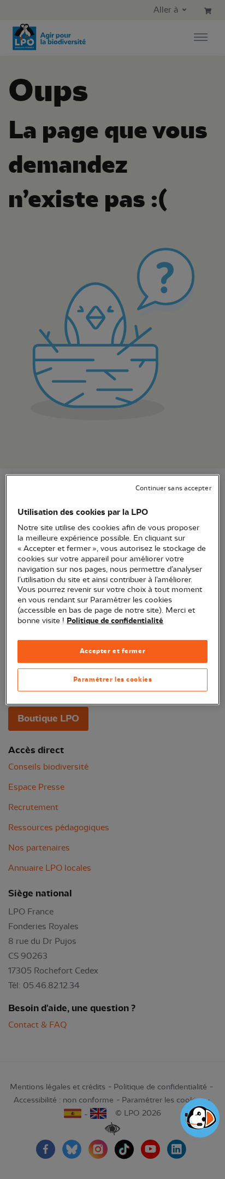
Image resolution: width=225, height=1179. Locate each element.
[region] (112, 589)
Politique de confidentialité (115, 621)
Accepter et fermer (112, 651)
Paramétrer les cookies (112, 679)
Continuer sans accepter (173, 487)
